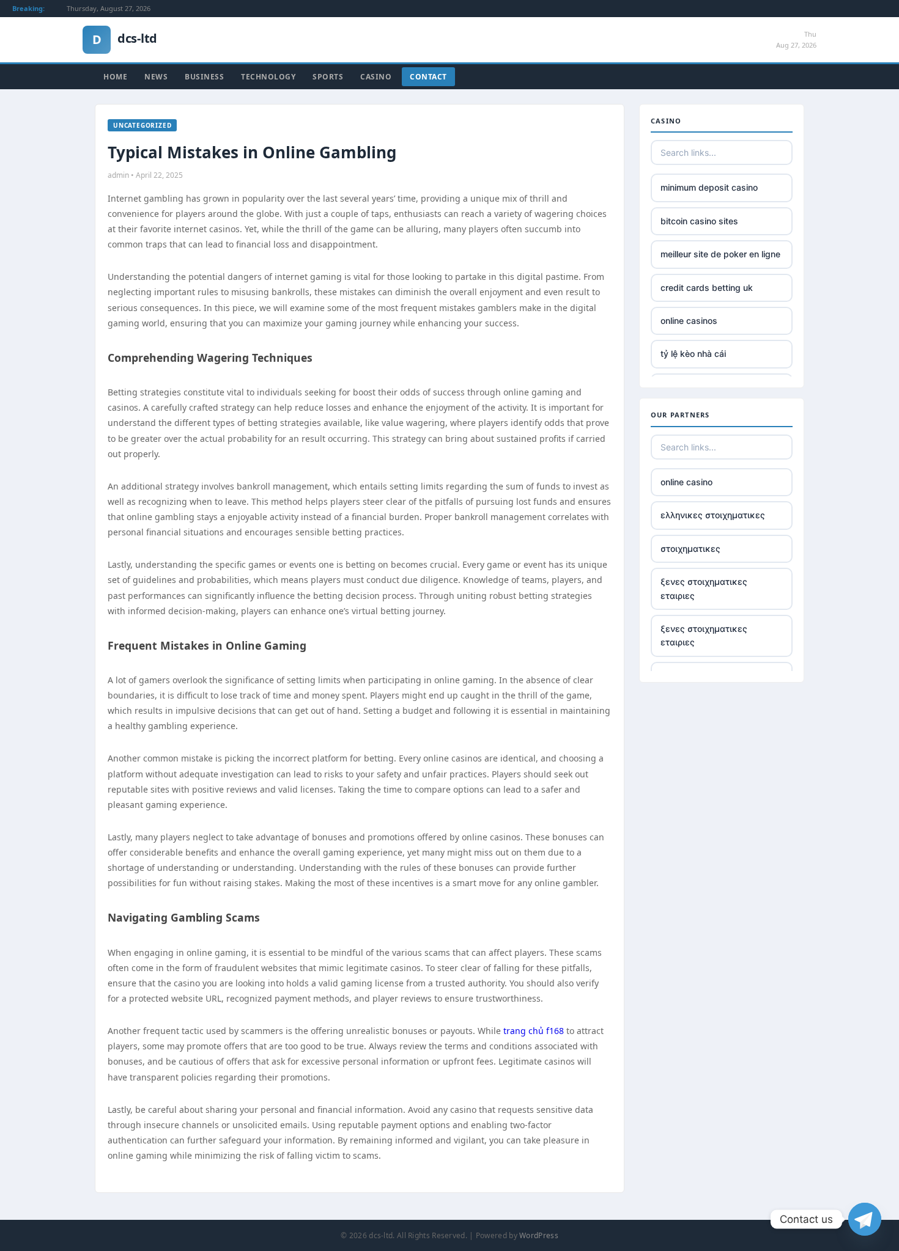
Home (115, 77)
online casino (686, 482)
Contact (428, 77)
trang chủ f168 (533, 1030)
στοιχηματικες (690, 548)
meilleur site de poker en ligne (720, 254)
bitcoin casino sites (699, 221)
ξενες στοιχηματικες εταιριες (703, 588)
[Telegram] (864, 1219)
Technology (268, 77)
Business (204, 77)
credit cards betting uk (706, 287)
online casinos (688, 320)
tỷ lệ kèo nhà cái (693, 353)
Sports (328, 77)
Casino (375, 77)
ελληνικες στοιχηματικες (712, 515)
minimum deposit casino (709, 187)
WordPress (538, 1235)
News (156, 77)
